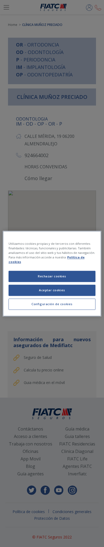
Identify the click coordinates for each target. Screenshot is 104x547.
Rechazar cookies (52, 276)
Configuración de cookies (52, 304)
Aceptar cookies (52, 290)
